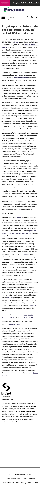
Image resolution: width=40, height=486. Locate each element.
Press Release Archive (23, 474)
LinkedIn (12, 317)
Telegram (4, 317)
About (11, 474)
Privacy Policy (26, 483)
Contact (35, 483)
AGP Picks (5, 3)
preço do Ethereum (14, 233)
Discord (20, 317)
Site (25, 315)
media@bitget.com (13, 324)
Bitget (16, 42)
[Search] (27, 17)
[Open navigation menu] (3, 17)
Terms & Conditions (28, 479)
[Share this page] (37, 17)
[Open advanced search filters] (32, 17)
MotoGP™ (33, 305)
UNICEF (10, 298)
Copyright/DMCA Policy (10, 483)
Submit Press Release (12, 479)
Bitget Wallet (24, 254)
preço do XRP (27, 233)
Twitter (30, 315)
